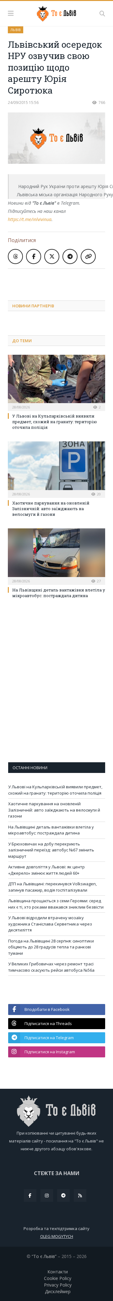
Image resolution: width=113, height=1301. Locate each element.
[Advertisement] (60, 280)
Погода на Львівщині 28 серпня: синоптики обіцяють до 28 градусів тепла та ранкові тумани (51, 947)
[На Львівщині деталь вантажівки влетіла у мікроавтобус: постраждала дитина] (56, 555)
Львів (15, 29)
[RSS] (80, 1195)
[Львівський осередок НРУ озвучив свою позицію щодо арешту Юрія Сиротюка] (56, 138)
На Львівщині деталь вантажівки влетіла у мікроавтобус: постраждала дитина (58, 592)
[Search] (102, 13)
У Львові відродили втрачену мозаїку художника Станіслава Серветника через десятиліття (50, 924)
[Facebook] (30, 1195)
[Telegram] (63, 1195)
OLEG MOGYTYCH (56, 1236)
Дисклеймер (58, 1291)
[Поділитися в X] (51, 256)
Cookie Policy (57, 1278)
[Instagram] (46, 1195)
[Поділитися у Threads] (15, 256)
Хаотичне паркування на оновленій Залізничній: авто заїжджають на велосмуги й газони (50, 508)
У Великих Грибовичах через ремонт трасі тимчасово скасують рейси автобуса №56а (51, 967)
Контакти (57, 1272)
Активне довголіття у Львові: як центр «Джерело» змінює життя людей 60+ (46, 870)
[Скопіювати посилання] (88, 256)
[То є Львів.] (56, 13)
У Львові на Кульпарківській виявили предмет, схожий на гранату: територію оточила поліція (54, 421)
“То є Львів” (44, 1256)
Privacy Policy (58, 1285)
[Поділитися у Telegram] (70, 256)
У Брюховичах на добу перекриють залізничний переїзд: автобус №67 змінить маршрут (51, 850)
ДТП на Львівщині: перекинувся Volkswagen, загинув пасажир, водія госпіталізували (52, 887)
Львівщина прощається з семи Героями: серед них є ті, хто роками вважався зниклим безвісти (56, 904)
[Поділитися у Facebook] (33, 256)
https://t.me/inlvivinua (29, 219)
